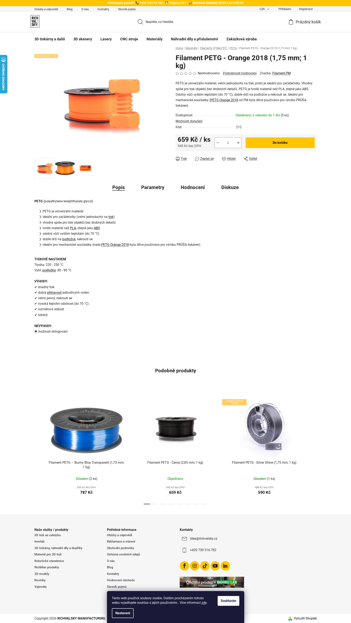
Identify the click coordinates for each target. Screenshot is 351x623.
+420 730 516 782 (203, 550)
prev (37, 448)
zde (204, 603)
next (313, 448)
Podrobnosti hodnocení (240, 73)
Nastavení (122, 613)
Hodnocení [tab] (193, 187)
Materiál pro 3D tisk (48, 554)
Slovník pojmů (127, 9)
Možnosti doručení (189, 121)
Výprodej (40, 587)
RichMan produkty (46, 567)
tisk (111, 217)
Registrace (306, 9)
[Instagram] (194, 566)
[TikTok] (205, 566)
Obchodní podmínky (120, 548)
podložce (68, 239)
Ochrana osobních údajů (123, 554)
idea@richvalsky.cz (203, 538)
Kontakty (103, 9)
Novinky (39, 580)
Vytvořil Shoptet (305, 618)
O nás (85, 9)
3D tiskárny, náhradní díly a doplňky (58, 548)
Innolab (39, 541)
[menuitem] (49, 39)
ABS (97, 228)
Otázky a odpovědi (46, 9)
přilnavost (54, 293)
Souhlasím (228, 601)
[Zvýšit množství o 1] (238, 143)
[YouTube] (215, 566)
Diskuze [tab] (230, 187)
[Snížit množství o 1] (218, 143)
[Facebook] (184, 566)
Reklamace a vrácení (121, 541)
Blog (70, 9)
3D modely (41, 574)
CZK (263, 9)
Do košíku (280, 143)
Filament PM (281, 73)
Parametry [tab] (152, 187)
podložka (49, 270)
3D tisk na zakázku (47, 535)
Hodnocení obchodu (121, 580)
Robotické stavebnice (49, 561)
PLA (73, 228)
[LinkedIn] (225, 566)
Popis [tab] (118, 187)
